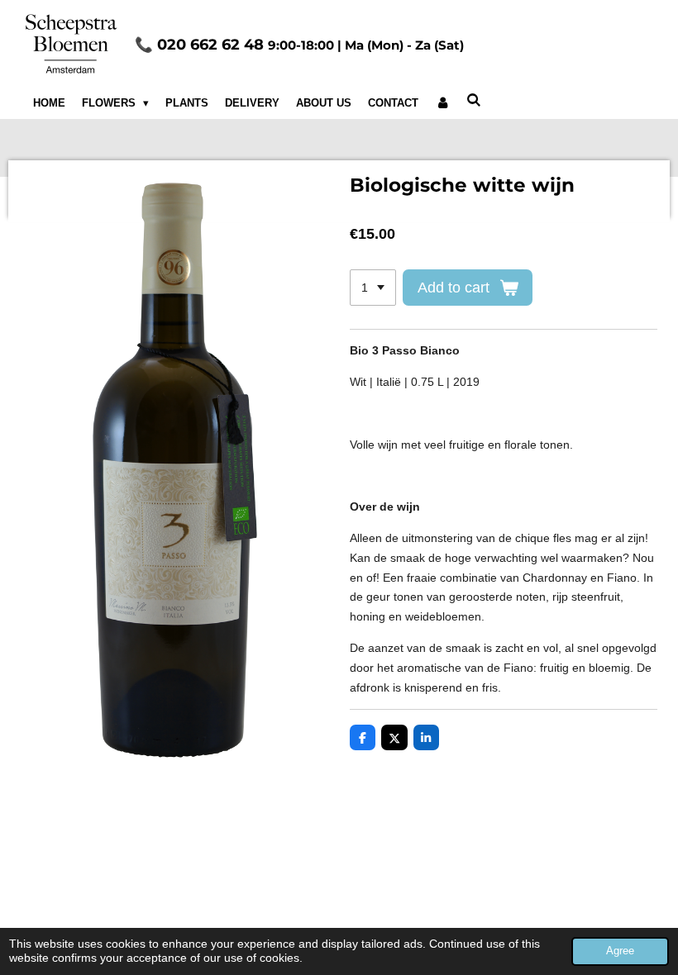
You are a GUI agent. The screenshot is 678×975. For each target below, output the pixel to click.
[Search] (473, 100)
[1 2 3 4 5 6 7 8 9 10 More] (373, 287)
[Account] (442, 103)
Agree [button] (620, 951)
